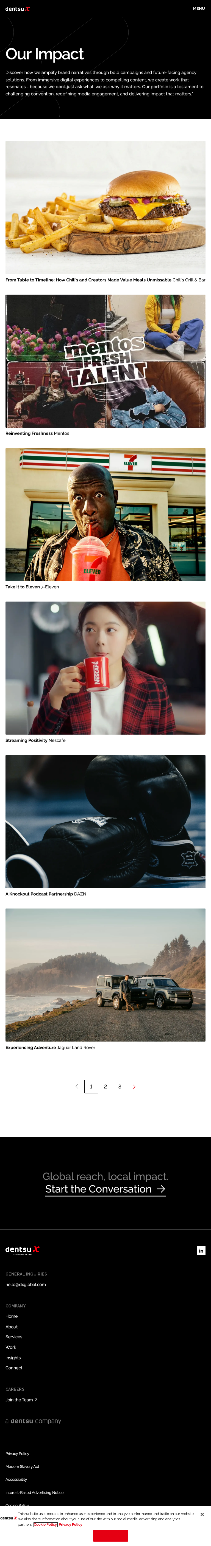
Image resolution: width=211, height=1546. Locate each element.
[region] (105, 1526)
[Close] (202, 1514)
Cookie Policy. (45, 1525)
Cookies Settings (110, 1536)
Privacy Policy (70, 1525)
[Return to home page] (17, 9)
